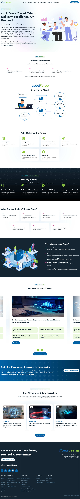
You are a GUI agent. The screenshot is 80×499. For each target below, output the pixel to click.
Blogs (47, 480)
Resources (50, 2)
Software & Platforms (11, 486)
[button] (56, 2)
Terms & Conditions (75, 495)
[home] (6, 2)
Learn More (16, 342)
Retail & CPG (10, 484)
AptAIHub (3, 482)
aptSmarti (3, 484)
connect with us (74, 2)
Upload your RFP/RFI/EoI (8, 459)
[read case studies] (38, 322)
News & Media (39, 482)
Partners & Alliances (40, 480)
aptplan (2, 486)
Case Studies (49, 478)
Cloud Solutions (24, 482)
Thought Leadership (50, 482)
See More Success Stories (40, 354)
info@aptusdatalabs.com (9, 465)
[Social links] (2, 470)
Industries (30, 2)
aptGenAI (3, 478)
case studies (43, 2)
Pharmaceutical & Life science (13, 478)
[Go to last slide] (38, 350)
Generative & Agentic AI (26, 486)
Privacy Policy (67, 495)
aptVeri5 (2, 489)
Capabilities (36, 2)
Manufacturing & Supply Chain (13, 482)
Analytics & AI (24, 484)
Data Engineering (24, 480)
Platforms (24, 2)
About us (38, 478)
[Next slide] (42, 350)
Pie (1, 480)
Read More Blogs (40, 435)
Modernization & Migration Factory (28, 489)
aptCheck (3, 491)
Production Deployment (26, 491)
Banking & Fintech (11, 480)
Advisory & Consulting (25, 478)
